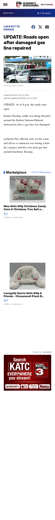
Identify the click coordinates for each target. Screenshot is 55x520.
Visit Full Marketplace (41, 172)
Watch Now (46, 5)
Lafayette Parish (12, 28)
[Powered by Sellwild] (46, 352)
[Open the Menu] (5, 4)
